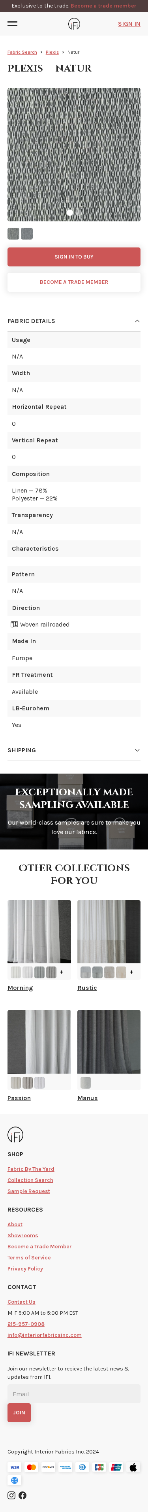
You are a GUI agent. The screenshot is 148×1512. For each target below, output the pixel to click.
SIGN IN (129, 23)
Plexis (52, 52)
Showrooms (22, 1235)
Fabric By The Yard (30, 1169)
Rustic (87, 988)
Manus (87, 1098)
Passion (19, 1098)
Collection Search (30, 1180)
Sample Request (28, 1191)
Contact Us (21, 1302)
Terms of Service (29, 1257)
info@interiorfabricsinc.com (44, 1335)
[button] (14, 24)
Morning (20, 988)
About (14, 1224)
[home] (74, 24)
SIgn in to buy (74, 256)
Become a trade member (104, 5)
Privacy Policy (25, 1268)
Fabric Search (22, 52)
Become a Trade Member (39, 1246)
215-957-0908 (26, 1324)
